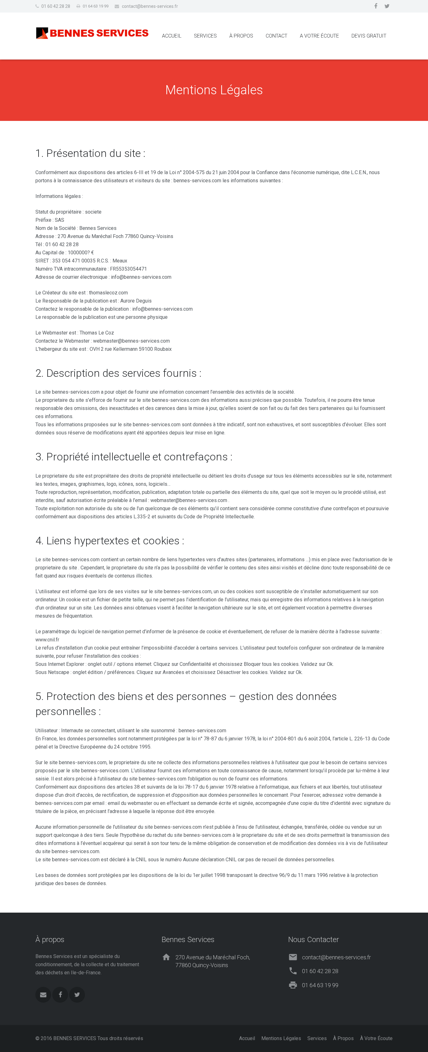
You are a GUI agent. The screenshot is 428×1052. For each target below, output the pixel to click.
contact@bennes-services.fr (150, 6)
